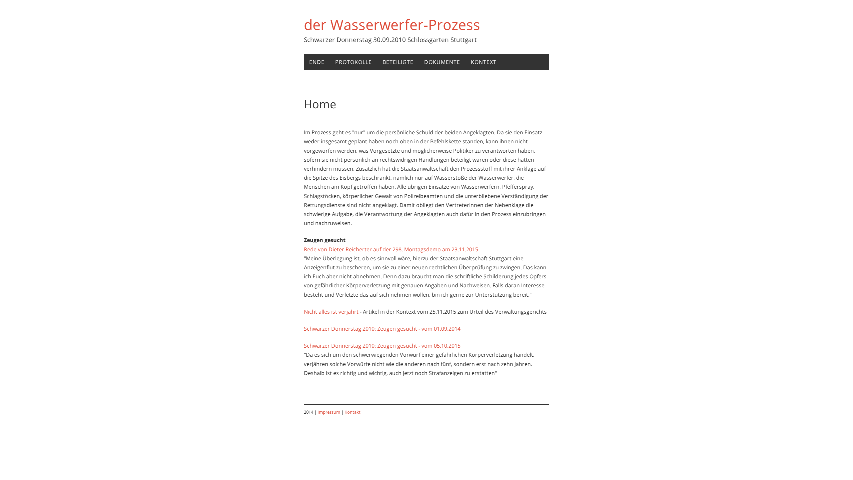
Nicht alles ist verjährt (331, 311)
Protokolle (353, 62)
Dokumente (442, 62)
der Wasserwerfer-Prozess (392, 24)
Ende (317, 62)
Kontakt (353, 412)
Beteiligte (398, 62)
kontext (483, 62)
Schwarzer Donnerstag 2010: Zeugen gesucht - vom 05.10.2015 (382, 345)
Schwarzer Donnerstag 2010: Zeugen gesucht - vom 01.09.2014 (382, 328)
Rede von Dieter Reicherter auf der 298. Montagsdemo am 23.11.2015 (391, 249)
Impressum (329, 412)
